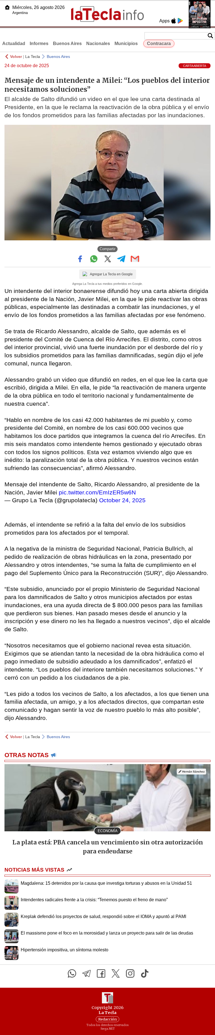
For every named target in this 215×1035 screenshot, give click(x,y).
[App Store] (173, 21)
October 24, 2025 (122, 500)
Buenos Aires (67, 43)
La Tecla (32, 56)
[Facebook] (101, 973)
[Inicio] (7, 7)
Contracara (159, 43)
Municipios (126, 43)
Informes (39, 43)
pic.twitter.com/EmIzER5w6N (97, 492)
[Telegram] (86, 973)
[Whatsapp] (72, 973)
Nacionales (98, 43)
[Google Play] (180, 21)
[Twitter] (115, 973)
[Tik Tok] (144, 973)
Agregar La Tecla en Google (111, 274)
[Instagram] (130, 973)
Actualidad (13, 43)
